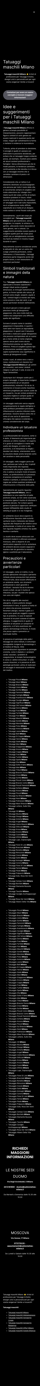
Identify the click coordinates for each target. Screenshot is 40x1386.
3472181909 (9, 1187)
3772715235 (19, 1243)
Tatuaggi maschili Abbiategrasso (21, 1315)
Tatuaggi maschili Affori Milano (21, 1328)
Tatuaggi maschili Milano (18, 1313)
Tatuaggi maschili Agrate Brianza (21, 1331)
